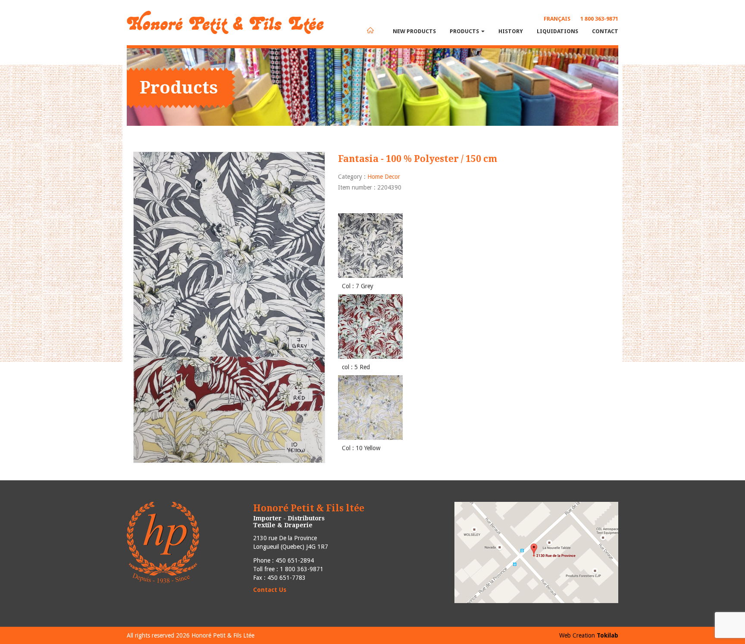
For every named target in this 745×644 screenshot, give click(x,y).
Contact (605, 31)
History (510, 31)
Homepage (370, 30)
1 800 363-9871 (599, 19)
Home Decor (383, 176)
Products (465, 31)
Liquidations (557, 31)
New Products (414, 31)
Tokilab (607, 635)
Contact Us (269, 589)
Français (557, 19)
